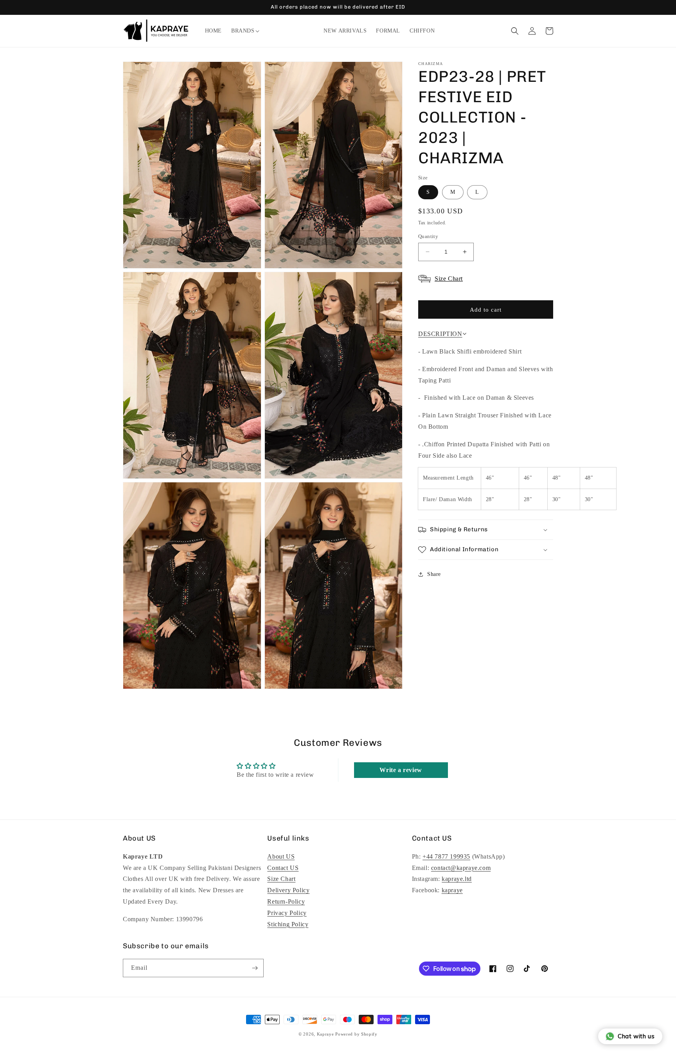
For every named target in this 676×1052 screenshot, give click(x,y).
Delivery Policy (288, 890)
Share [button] (434, 574)
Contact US (282, 867)
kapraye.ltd (457, 878)
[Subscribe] (254, 968)
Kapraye (325, 1034)
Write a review (400, 770)
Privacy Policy (286, 912)
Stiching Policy (287, 924)
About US (281, 856)
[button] (243, 30)
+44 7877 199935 (446, 856)
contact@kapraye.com (461, 867)
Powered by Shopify (356, 1034)
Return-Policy (286, 901)
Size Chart (281, 878)
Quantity (428, 236)
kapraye (452, 890)
